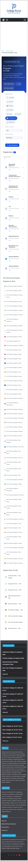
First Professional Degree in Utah (12, 528)
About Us (4, 820)
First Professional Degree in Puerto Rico (14, 495)
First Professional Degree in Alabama (13, 286)
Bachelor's (10, 106)
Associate (10, 101)
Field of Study (9, 134)
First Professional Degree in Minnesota (13, 413)
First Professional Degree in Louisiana (13, 389)
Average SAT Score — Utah (13, 583)
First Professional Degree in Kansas (13, 376)
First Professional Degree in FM (12, 341)
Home (3, 51)
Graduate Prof (11, 122)
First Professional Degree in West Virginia (12, 553)
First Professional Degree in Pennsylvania (11, 489)
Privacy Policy (5, 827)
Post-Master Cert (11, 118)
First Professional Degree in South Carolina (12, 507)
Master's (9, 114)
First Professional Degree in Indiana (13, 367)
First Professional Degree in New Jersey (14, 446)
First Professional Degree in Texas (12, 523)
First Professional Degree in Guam (12, 350)
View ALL (6, 741)
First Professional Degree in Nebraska (13, 431)
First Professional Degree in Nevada (13, 435)
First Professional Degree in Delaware (13, 325)
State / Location (9, 126)
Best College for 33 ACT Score (12, 737)
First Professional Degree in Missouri (13, 422)
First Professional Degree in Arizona (13, 301)
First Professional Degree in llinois (12, 385)
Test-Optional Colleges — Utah (14, 610)
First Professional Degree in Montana (13, 427)
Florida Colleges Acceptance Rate (13, 658)
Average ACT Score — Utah (13, 590)
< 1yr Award (10, 97)
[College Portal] (3, 20)
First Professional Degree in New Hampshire (12, 441)
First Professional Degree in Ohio (12, 475)
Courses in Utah (9, 51)
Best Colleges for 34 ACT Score (13, 733)
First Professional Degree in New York (13, 457)
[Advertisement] (14, 33)
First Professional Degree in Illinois (12, 363)
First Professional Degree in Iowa (12, 372)
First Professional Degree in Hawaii (13, 354)
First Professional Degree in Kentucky (13, 380)
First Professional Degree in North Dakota (12, 469)
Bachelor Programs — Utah (13, 603)
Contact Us (4, 830)
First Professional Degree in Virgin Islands (12, 537)
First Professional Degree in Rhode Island (12, 500)
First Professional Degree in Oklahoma (13, 479)
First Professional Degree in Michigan (13, 409)
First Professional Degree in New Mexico (12, 452)
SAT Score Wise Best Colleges (14, 616)
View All (5, 674)
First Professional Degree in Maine (12, 394)
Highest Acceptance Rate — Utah (13, 596)
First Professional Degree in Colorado (13, 314)
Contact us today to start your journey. (11, 848)
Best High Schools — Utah (13, 628)
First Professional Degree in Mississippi (14, 418)
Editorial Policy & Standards (9, 824)
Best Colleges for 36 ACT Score (13, 726)
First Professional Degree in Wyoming (13, 563)
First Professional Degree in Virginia (13, 543)
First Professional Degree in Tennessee (13, 519)
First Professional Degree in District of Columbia (13, 331)
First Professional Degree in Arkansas (13, 306)
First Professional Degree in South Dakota (12, 513)
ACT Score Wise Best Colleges (14, 622)
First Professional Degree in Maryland (13, 398)
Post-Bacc (10, 110)
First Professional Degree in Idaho (12, 358)
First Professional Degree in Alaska (13, 290)
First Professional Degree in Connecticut (11, 320)
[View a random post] (24, 20)
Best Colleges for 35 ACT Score (13, 730)
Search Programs (13, 145)
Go (6, 141)
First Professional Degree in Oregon (13, 484)
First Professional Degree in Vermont (13, 532)
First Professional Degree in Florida (13, 336)
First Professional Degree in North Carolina (12, 463)
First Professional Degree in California (13, 310)
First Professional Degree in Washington (14, 547)
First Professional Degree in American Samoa (13, 296)
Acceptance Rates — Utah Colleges (13, 576)
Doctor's (18, 114)
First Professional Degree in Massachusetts (11, 404)
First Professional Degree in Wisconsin (13, 558)
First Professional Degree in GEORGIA (13, 345)
